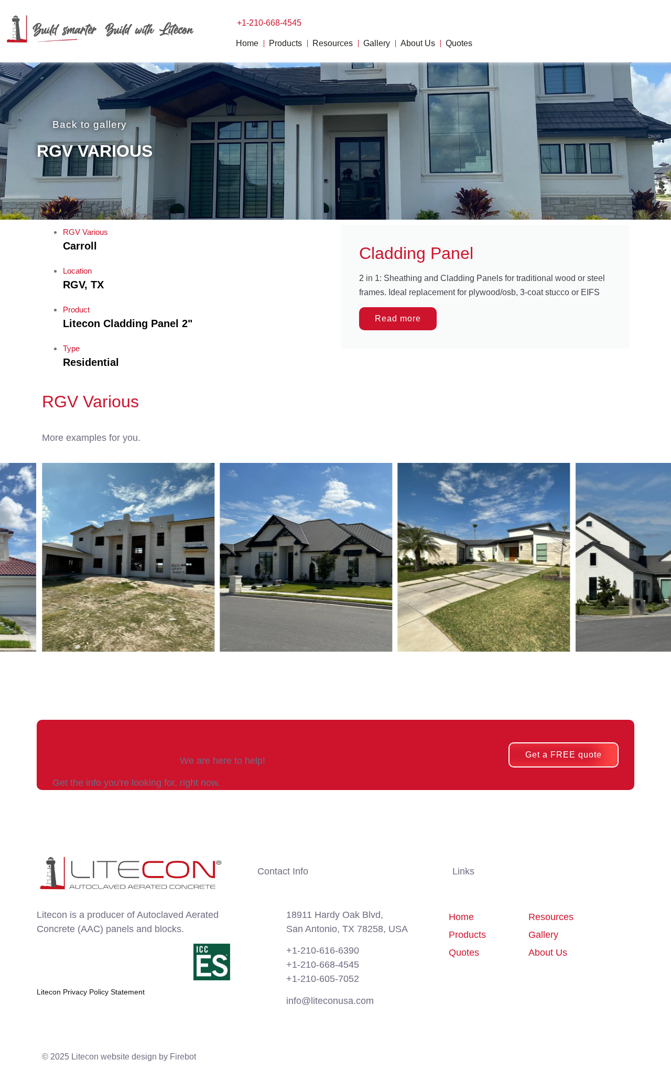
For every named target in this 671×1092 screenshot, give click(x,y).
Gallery (376, 43)
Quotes (459, 43)
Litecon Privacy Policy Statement (91, 992)
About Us (418, 43)
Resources (332, 43)
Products (285, 43)
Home (247, 43)
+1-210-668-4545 (269, 22)
